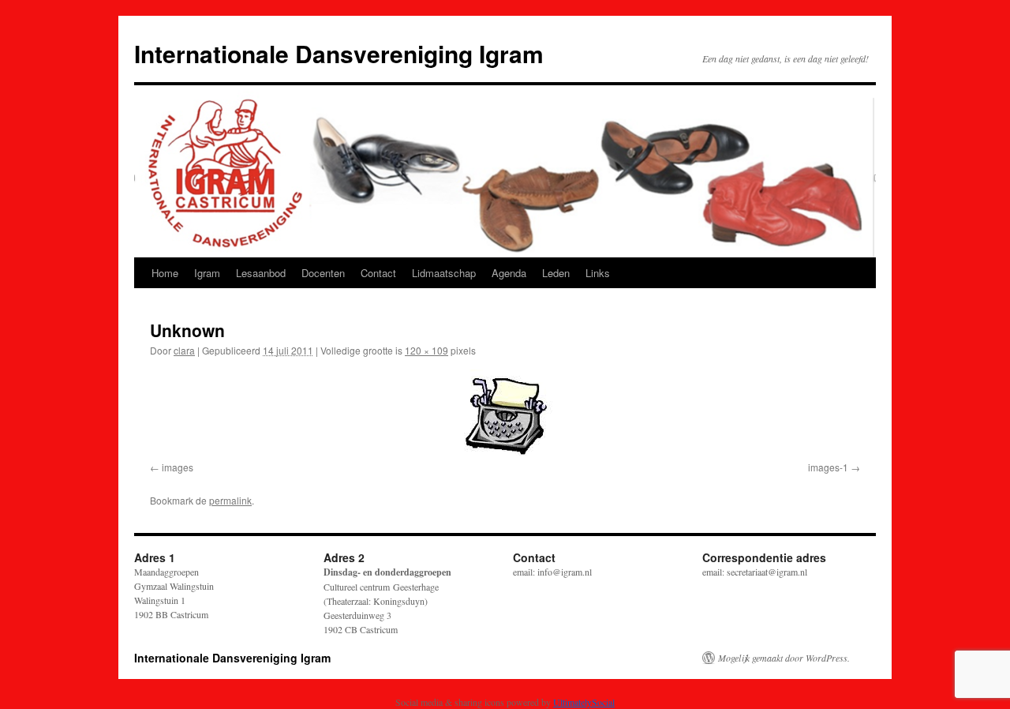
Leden (556, 272)
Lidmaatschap (444, 272)
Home (165, 272)
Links (597, 272)
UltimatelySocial (584, 702)
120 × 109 (426, 350)
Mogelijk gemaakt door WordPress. (784, 657)
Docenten (323, 272)
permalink (230, 500)
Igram (207, 272)
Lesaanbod (261, 272)
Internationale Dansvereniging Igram (339, 53)
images (177, 467)
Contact (378, 272)
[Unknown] (505, 413)
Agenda (509, 272)
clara (184, 350)
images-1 (828, 467)
